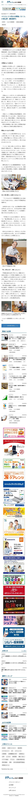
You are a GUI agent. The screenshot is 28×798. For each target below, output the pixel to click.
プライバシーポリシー (14, 782)
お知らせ (3, 654)
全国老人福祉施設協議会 (13, 422)
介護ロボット (23, 340)
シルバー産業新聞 (10, 22)
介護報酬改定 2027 (12, 753)
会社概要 (11, 784)
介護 (18, 340)
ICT (12, 750)
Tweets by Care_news (7, 769)
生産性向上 (21, 753)
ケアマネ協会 (5, 759)
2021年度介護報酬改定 (17, 361)
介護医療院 (23, 369)
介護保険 (4, 753)
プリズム (12, 759)
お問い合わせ (12, 790)
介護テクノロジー (12, 748)
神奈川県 (4, 24)
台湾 (3, 756)
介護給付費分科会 (21, 759)
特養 (10, 762)
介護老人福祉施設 (19, 22)
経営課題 (14, 756)
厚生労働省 (4, 762)
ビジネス (8, 756)
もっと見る (24, 650)
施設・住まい (22, 756)
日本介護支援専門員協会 (19, 762)
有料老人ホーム (5, 765)
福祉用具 (20, 748)
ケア (24, 361)
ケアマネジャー (5, 750)
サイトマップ (12, 787)
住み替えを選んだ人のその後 (12, 344)
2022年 (10, 350)
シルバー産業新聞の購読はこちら (10, 325)
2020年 (3, 22)
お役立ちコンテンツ (12, 687)
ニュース (10, 355)
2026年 (3, 748)
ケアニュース (18, 750)
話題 (10, 679)
